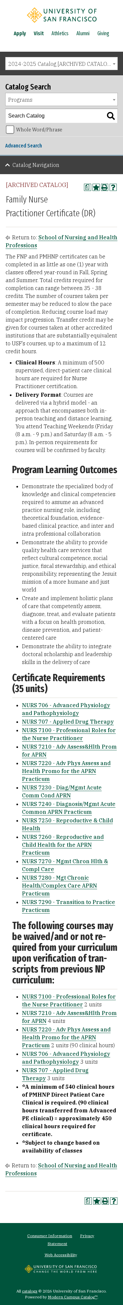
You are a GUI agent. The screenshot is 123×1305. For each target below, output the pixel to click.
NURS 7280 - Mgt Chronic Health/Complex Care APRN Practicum (59, 885)
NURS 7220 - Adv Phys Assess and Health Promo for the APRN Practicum (66, 771)
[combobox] (61, 63)
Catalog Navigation (35, 165)
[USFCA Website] (61, 1271)
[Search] (111, 116)
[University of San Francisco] (61, 24)
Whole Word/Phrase (39, 129)
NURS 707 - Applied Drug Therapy (68, 721)
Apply (20, 33)
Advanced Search (23, 146)
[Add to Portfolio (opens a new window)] (96, 187)
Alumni (83, 33)
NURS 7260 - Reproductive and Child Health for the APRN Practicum (63, 845)
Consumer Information (49, 1235)
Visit (39, 33)
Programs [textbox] (20, 99)
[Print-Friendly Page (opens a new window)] (104, 187)
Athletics (60, 33)
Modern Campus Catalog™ (72, 1296)
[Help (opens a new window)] (113, 187)
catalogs (29, 1291)
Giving (103, 33)
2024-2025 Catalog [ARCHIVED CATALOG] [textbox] (60, 64)
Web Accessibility (61, 1254)
